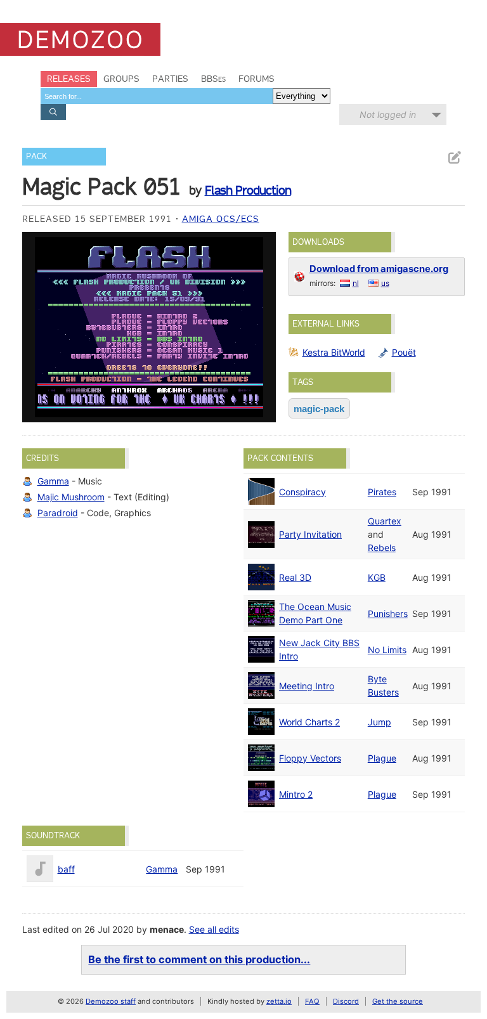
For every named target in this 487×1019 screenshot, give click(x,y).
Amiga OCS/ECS (220, 218)
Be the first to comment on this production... (199, 959)
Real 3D (295, 577)
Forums (256, 78)
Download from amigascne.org (378, 269)
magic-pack (319, 408)
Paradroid (57, 512)
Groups (121, 78)
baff (66, 869)
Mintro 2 (296, 794)
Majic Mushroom (71, 496)
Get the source (397, 1001)
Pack (36, 156)
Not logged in (388, 114)
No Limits (387, 649)
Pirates (382, 491)
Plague (382, 758)
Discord (346, 1001)
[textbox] (157, 96)
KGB (377, 577)
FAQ (312, 1001)
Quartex (384, 521)
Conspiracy (302, 491)
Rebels (382, 547)
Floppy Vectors (310, 758)
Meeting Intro (306, 685)
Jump (379, 722)
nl (356, 283)
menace (167, 929)
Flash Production (248, 190)
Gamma (53, 481)
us (385, 283)
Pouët (404, 352)
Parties (170, 78)
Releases (69, 78)
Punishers (388, 613)
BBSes (213, 78)
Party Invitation (310, 534)
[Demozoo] (80, 39)
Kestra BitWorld (333, 352)
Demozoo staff (111, 1001)
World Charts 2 (309, 722)
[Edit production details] (454, 157)
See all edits (214, 929)
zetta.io (279, 1001)
